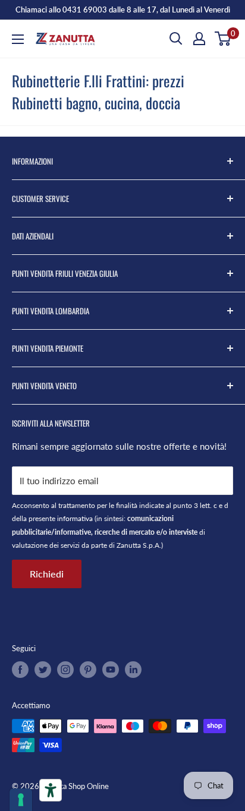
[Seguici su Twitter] (42, 669)
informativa (75, 518)
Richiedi (47, 573)
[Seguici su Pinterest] (88, 669)
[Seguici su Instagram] (65, 669)
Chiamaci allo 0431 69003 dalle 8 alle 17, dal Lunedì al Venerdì (122, 9)
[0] (223, 38)
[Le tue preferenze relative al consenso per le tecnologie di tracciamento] (21, 799)
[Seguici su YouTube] (110, 669)
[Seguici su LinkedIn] (133, 669)
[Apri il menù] (18, 39)
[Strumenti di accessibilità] (50, 790)
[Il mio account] (199, 38)
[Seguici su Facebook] (20, 669)
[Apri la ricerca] (176, 38)
